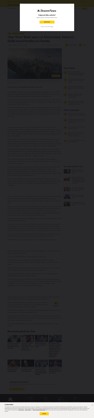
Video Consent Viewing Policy (39, 410)
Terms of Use (21, 410)
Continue (44, 413)
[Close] (92, 405)
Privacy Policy (28, 410)
